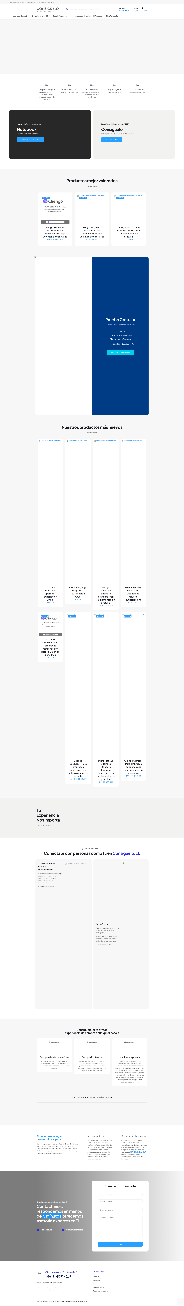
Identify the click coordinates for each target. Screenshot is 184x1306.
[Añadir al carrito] (59, 443)
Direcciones (97, 1284)
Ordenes (96, 1276)
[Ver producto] (67, 198)
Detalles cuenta (98, 1287)
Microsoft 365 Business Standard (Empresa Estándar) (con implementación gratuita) (106, 770)
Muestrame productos (46, 887)
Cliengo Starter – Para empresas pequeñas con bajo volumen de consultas (133, 766)
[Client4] (70, 1111)
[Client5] (48, 1111)
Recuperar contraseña (100, 1291)
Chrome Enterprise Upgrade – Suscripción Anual (50, 593)
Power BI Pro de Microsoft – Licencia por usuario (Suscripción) (133, 593)
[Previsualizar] (67, 206)
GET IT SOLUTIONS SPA (60, 1301)
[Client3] (92, 1111)
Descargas (97, 1280)
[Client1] (136, 1111)
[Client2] (114, 1111)
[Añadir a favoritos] (67, 202)
